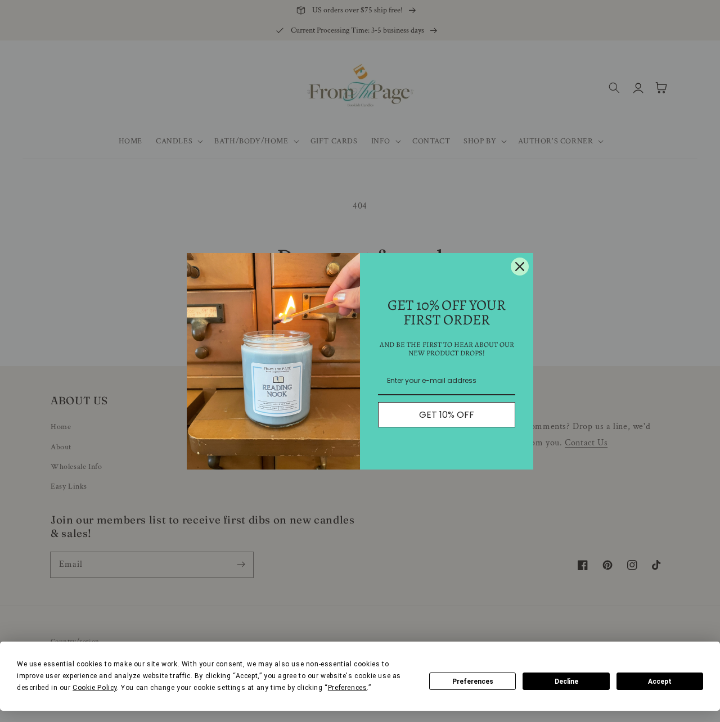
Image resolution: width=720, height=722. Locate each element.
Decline (566, 681)
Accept (660, 681)
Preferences (472, 681)
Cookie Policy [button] (95, 688)
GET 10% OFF (446, 414)
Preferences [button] (347, 688)
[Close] (519, 266)
